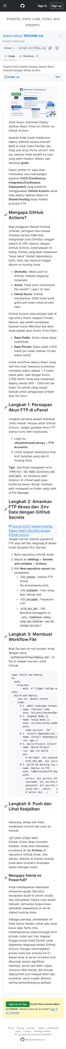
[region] (33, 537)
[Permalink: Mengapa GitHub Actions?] (6, 214)
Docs (18, 1031)
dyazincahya (12, 36)
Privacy (20, 1028)
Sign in (42, 6)
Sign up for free (18, 1004)
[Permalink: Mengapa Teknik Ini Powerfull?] (6, 877)
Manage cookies (42, 1031)
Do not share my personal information (33, 1034)
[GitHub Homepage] (22, 1039)
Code (11, 56)
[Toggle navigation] (5, 6)
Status (41, 1028)
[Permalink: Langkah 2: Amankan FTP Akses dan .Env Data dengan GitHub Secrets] (6, 509)
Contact (27, 1031)
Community (52, 1028)
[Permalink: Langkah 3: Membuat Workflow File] (6, 636)
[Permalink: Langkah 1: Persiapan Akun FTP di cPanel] (6, 407)
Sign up (56, 6)
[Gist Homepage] (22, 6)
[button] (50, 48)
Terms (11, 1028)
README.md (33, 36)
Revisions (30, 56)
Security (31, 1028)
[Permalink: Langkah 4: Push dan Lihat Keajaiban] (6, 806)
